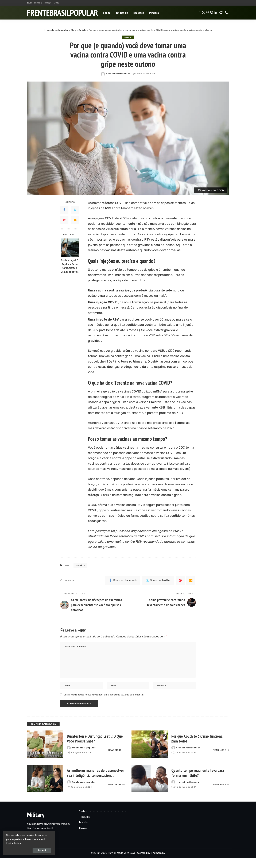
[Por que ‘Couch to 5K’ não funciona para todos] (149, 744)
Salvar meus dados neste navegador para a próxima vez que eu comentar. (104, 694)
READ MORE (114, 750)
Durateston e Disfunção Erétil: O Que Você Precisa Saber (95, 739)
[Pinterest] (207, 13)
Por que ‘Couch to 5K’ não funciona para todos (197, 739)
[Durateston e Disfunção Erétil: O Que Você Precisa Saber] (45, 744)
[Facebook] (199, 13)
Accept (42, 850)
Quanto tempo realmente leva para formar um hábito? (197, 773)
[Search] (227, 13)
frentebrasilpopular (62, 12)
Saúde (128, 37)
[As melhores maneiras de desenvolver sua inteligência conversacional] (45, 778)
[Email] (75, 220)
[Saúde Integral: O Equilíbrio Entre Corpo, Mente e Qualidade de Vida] (70, 247)
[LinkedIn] (215, 13)
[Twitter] (203, 13)
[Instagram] (211, 13)
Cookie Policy (13, 843)
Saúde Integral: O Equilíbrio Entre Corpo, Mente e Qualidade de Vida (70, 266)
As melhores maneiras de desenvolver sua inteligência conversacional (95, 773)
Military (35, 815)
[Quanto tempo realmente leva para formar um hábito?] (149, 778)
